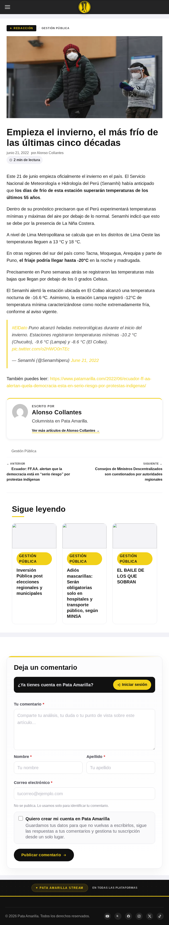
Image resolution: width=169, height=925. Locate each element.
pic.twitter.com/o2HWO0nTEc (41, 348)
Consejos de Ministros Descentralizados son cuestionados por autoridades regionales (128, 474)
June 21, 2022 (85, 360)
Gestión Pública (56, 28)
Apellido (95, 756)
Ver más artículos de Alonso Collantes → (66, 430)
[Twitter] (149, 916)
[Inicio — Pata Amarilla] (84, 7)
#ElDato (19, 327)
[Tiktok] (160, 916)
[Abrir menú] (8, 7)
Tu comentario (29, 704)
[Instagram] (139, 916)
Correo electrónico (33, 782)
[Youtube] (107, 916)
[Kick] (117, 916)
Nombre (23, 756)
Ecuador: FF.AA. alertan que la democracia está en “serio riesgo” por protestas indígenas (38, 474)
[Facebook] (128, 916)
